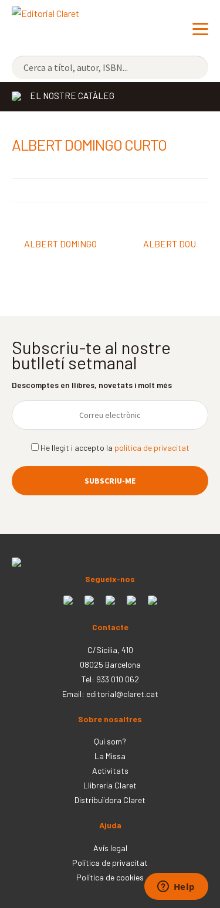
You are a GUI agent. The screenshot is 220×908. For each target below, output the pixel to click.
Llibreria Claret (110, 785)
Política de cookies (110, 877)
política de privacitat (151, 448)
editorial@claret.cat (122, 694)
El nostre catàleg (72, 95)
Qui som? (110, 741)
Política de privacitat (110, 863)
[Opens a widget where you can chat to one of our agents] (176, 887)
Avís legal (110, 848)
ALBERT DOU (169, 244)
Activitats (110, 771)
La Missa (110, 756)
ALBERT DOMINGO (60, 244)
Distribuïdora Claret (110, 800)
